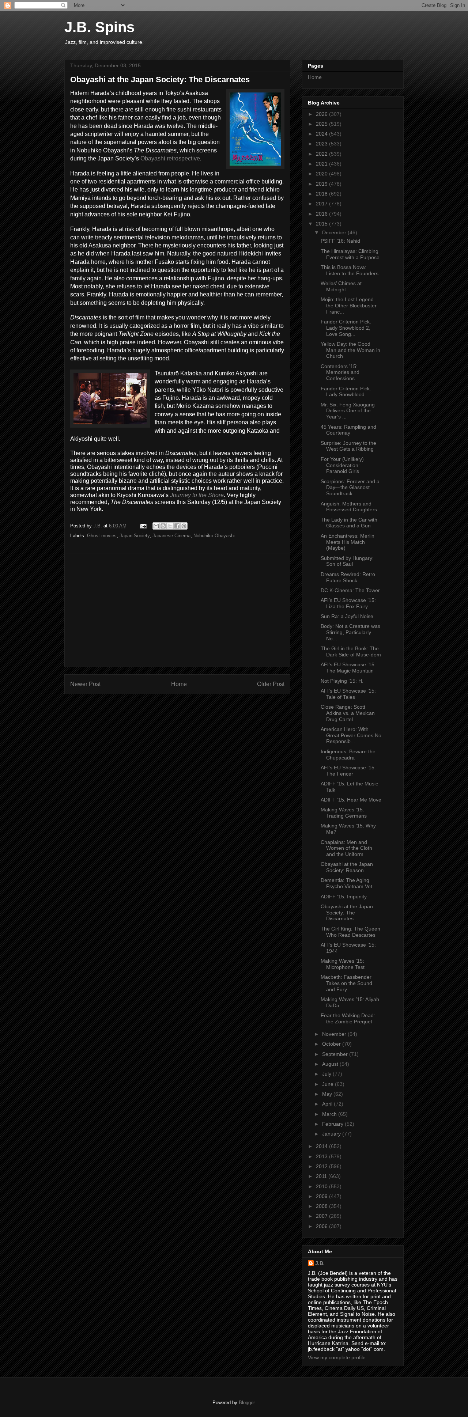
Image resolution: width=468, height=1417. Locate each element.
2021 (322, 164)
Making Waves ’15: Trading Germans (344, 813)
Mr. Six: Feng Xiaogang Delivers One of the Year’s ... (348, 411)
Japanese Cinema (171, 535)
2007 (322, 1216)
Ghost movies (102, 535)
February (333, 1124)
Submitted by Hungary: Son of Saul (347, 561)
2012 (322, 1166)
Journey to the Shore (197, 495)
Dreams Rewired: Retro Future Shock (348, 577)
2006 (322, 1226)
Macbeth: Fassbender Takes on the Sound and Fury (346, 983)
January (332, 1134)
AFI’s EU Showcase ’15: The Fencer (348, 771)
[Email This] (156, 526)
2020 (322, 174)
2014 (322, 1146)
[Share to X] (170, 526)
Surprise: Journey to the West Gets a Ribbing (348, 446)
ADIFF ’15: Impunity (344, 896)
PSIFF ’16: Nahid (340, 241)
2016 (322, 214)
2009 (322, 1196)
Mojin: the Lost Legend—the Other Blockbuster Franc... (350, 305)
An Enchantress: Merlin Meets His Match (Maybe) (347, 542)
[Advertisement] (177, 610)
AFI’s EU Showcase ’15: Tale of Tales (348, 694)
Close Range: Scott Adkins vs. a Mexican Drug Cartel (348, 713)
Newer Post (85, 684)
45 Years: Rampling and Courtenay (348, 430)
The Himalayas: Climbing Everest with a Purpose (350, 254)
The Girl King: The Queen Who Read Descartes (350, 932)
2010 (322, 1186)
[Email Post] (142, 525)
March (330, 1114)
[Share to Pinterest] (184, 526)
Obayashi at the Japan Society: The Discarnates (347, 912)
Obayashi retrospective (170, 158)
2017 (322, 204)
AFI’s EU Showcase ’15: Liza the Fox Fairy (348, 603)
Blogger (246, 1402)
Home (179, 684)
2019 (322, 184)
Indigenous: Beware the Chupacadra (348, 755)
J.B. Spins (99, 27)
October (332, 1044)
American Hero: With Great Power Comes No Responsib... (351, 735)
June (328, 1084)
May (327, 1094)
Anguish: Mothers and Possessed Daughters (349, 507)
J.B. (320, 1263)
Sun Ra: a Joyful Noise (347, 616)
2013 (322, 1156)
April (328, 1104)
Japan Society (135, 535)
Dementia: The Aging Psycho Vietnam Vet (346, 883)
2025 (322, 124)
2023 (322, 144)
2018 (322, 194)
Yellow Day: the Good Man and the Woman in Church (350, 350)
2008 (322, 1206)
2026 (322, 114)
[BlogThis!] (163, 526)
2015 (322, 224)
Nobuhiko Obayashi (214, 535)
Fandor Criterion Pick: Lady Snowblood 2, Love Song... (346, 328)
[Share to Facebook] (177, 526)
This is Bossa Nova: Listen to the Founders (349, 270)
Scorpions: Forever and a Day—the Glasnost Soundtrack (350, 487)
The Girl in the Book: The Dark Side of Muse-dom (351, 651)
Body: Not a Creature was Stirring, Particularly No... (350, 632)
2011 (322, 1176)
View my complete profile (337, 1357)
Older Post (270, 684)
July (327, 1074)
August (331, 1064)
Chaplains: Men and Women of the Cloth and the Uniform (346, 848)
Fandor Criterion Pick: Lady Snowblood (346, 392)
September (335, 1054)
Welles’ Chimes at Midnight (341, 286)
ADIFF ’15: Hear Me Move (351, 800)
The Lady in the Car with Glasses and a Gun (349, 523)
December (335, 232)
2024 (322, 134)
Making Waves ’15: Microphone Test (343, 964)
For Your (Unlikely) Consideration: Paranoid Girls (342, 465)
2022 (322, 154)
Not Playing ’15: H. (342, 681)
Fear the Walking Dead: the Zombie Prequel (348, 1018)
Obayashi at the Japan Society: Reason (347, 867)
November (335, 1034)
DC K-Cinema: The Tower (350, 590)
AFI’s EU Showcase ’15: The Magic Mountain (348, 668)
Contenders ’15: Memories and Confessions (340, 372)
